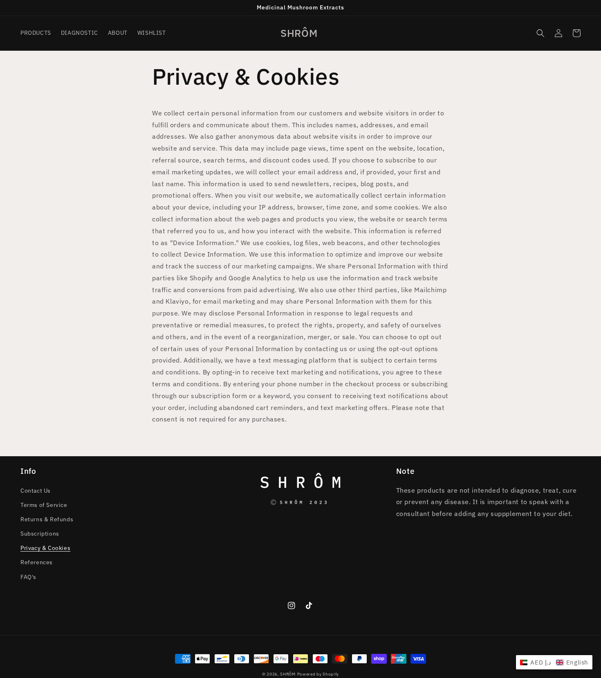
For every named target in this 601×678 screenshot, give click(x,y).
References (36, 562)
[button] (540, 33)
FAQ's (28, 577)
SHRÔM (288, 674)
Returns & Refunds (46, 519)
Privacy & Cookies (45, 548)
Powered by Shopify (318, 674)
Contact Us (35, 490)
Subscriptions (39, 533)
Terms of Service (43, 505)
